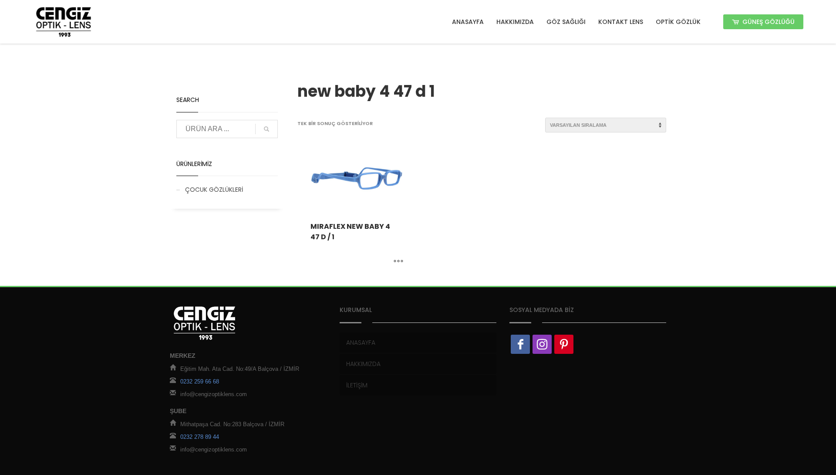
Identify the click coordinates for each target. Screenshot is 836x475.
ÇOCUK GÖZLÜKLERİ (214, 189)
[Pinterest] (563, 344)
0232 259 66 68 (199, 381)
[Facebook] (520, 344)
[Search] (266, 129)
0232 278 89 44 (199, 437)
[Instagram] (542, 344)
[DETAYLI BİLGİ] (398, 262)
